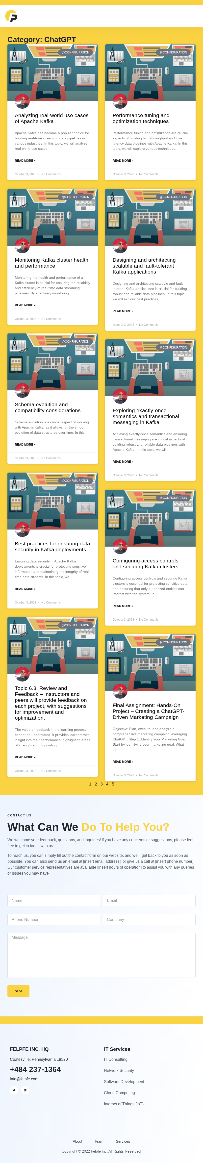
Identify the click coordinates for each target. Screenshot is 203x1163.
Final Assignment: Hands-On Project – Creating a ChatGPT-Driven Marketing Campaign (148, 711)
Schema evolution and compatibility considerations (48, 407)
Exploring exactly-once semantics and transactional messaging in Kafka (146, 416)
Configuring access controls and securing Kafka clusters (145, 563)
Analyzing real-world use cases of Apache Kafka (52, 118)
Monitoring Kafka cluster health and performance (51, 263)
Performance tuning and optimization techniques (141, 118)
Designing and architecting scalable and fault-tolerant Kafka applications (144, 266)
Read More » (25, 160)
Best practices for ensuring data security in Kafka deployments (52, 546)
